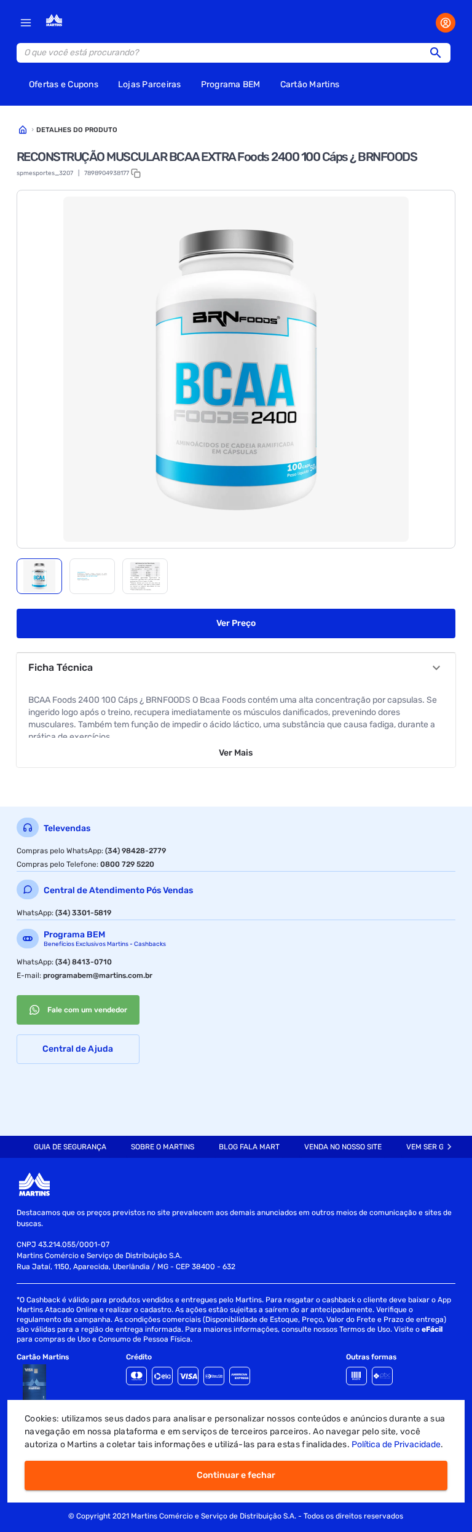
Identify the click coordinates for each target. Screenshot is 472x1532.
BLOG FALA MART (249, 1147)
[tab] (39, 576)
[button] (439, 52)
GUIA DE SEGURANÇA (70, 1147)
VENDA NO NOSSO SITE (343, 1147)
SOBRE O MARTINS (162, 1147)
